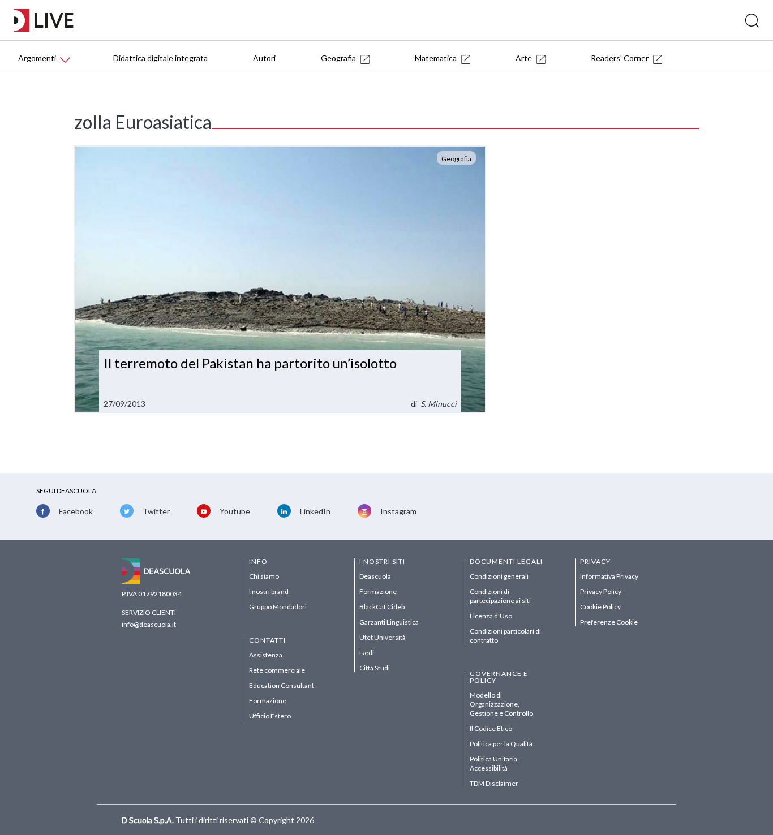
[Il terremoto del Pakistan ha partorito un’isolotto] (280, 279)
